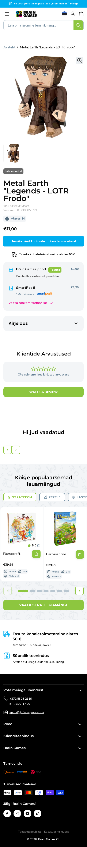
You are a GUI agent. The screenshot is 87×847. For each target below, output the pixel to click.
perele (54, 497)
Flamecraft (11, 554)
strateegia (22, 497)
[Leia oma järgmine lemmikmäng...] (78, 25)
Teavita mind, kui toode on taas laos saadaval (43, 241)
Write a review (43, 392)
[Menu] (8, 13)
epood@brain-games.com (27, 712)
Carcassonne (56, 554)
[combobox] (43, 25)
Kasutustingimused (56, 832)
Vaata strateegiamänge (43, 605)
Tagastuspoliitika (29, 832)
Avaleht (9, 47)
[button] (23, 591)
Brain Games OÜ (49, 839)
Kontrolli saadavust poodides (38, 276)
